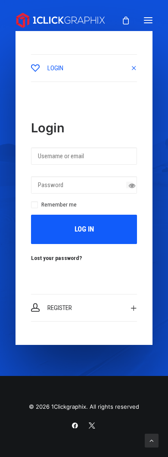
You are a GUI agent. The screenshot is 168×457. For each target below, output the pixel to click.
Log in (84, 229)
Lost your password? (56, 257)
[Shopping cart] (122, 20)
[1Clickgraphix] (60, 20)
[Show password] (129, 185)
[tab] (84, 68)
